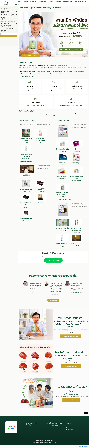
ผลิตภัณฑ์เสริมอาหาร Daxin (62, 121)
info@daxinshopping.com (72, 430)
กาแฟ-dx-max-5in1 (26, 218)
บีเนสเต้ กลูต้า (76, 163)
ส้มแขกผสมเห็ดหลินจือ (62, 149)
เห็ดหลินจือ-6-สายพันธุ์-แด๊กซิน (27, 121)
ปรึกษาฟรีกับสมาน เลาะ (53, 260)
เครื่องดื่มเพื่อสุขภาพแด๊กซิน (26, 162)
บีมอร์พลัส (62, 163)
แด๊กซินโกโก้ (40, 189)
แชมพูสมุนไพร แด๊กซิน (62, 228)
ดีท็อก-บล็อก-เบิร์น (62, 176)
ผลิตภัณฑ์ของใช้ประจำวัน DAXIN (63, 200)
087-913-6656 (70, 427)
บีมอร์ (76, 149)
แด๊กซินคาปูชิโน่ (40, 203)
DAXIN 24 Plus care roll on (62, 244)
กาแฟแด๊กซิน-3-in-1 (26, 189)
